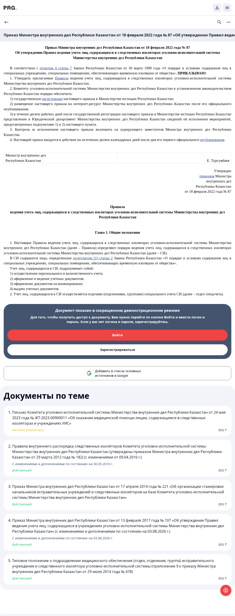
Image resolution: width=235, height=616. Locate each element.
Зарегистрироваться (117, 349)
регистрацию (52, 99)
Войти (117, 335)
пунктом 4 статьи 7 (56, 68)
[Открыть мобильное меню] (227, 8)
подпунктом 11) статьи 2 (93, 258)
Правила (61, 78)
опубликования (212, 140)
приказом (206, 176)
